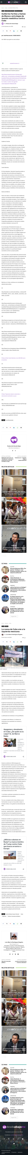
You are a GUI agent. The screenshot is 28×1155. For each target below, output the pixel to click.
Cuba (6, 8)
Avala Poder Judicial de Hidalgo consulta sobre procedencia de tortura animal (17, 610)
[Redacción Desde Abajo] (3, 24)
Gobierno (13, 545)
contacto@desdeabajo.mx (17, 1135)
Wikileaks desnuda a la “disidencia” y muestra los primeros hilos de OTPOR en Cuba (7, 459)
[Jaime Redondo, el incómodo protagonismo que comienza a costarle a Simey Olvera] (14, 511)
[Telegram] (22, 1139)
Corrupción (13, 594)
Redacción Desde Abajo (12, 23)
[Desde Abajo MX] (14, 2)
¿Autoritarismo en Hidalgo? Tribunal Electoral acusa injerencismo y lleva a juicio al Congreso (14, 549)
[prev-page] (3, 556)
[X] (6, 31)
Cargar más (13, 616)
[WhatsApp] (17, 31)
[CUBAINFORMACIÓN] (13, 8)
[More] (21, 31)
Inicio (3, 8)
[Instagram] (13, 1139)
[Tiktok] (18, 1139)
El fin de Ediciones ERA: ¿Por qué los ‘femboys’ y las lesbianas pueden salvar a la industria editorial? (14, 493)
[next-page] (5, 556)
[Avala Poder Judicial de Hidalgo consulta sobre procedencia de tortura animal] (5, 610)
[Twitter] (9, 1139)
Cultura (14, 489)
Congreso (12, 606)
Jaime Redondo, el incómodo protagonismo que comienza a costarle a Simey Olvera (14, 521)
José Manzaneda (9, 420)
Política (14, 517)
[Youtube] (14, 1143)
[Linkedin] (13, 31)
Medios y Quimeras (18, 10)
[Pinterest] (10, 31)
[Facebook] (3, 31)
